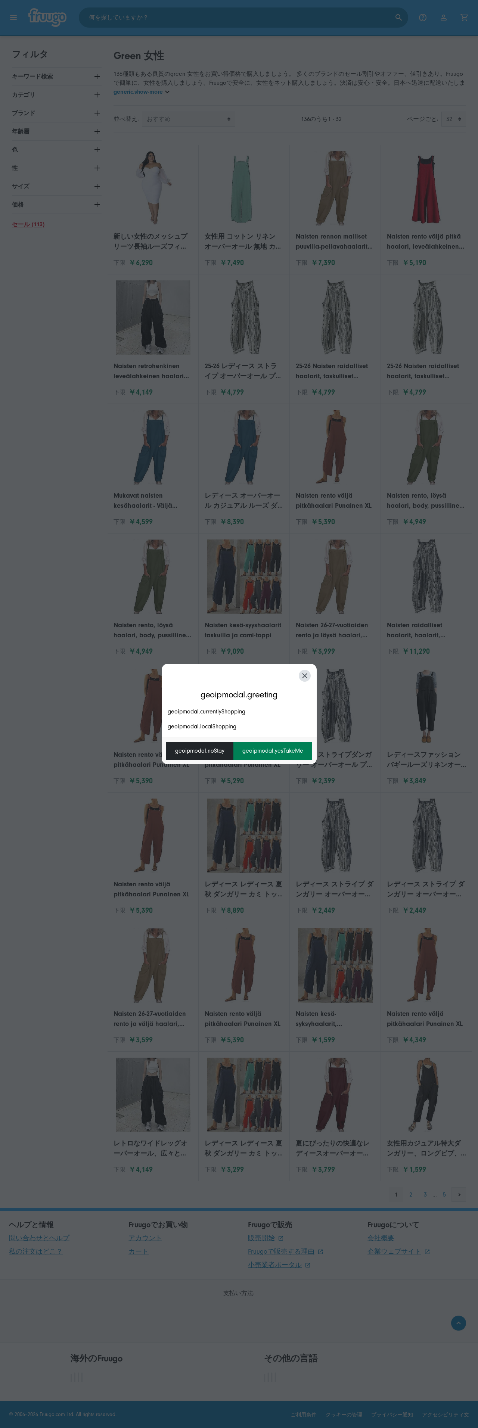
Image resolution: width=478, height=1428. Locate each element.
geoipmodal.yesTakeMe (272, 750)
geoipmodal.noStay (199, 750)
